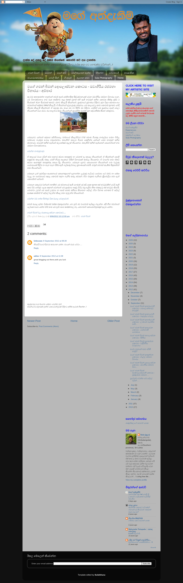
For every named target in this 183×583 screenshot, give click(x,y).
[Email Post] (44, 224)
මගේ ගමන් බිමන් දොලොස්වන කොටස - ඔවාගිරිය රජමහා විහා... (143, 365)
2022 (131, 254)
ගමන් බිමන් (33, 73)
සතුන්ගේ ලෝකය (133, 135)
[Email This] (28, 226)
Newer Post (34, 320)
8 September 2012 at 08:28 (55, 241)
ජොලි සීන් (54, 78)
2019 (131, 265)
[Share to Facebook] (36, 226)
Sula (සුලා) (145, 435)
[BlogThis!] (31, 226)
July (133, 385)
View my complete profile (136, 480)
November (135, 296)
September (136, 303)
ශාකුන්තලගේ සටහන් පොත (137, 423)
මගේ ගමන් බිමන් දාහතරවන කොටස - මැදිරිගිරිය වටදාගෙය (141, 343)
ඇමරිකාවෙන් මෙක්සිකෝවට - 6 (140, 542)
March (134, 392)
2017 (131, 272)
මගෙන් (48, 73)
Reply (36, 248)
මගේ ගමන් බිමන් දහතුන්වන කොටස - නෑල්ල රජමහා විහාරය (141, 357)
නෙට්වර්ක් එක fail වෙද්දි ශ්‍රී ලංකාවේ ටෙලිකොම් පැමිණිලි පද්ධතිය (139, 496)
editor (36, 256)
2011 (131, 404)
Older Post (113, 320)
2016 (131, 275)
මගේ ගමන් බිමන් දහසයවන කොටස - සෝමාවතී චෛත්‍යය (141, 330)
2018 (131, 268)
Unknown (38, 241)
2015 (131, 279)
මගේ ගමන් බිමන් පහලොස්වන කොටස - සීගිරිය (142, 337)
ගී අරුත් (68, 78)
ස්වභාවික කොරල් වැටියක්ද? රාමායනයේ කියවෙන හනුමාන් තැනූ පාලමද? (139, 509)
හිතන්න (100, 73)
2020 (131, 261)
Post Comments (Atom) (49, 326)
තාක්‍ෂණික (129, 73)
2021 (131, 258)
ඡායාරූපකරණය (35, 78)
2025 (131, 244)
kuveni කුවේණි (134, 534)
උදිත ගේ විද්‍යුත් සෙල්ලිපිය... (139, 540)
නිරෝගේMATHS (135, 518)
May (133, 389)
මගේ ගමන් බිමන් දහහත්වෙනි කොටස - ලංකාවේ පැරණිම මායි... (142, 322)
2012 (131, 289)
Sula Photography (103, 78)
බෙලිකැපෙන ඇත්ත (81, 73)
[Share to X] (33, 226)
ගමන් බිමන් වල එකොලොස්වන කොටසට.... (46, 213)
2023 (131, 251)
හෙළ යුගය (132, 505)
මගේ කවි (61, 73)
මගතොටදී (114, 73)
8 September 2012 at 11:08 (51, 256)
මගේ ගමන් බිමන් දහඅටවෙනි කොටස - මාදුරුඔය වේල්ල (142, 315)
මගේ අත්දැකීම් (131, 128)
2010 (131, 407)
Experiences (131, 130)
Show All (153, 547)
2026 (131, 240)
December (135, 293)
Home (121, 78)
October (134, 300)
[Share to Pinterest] (38, 226)
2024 (131, 247)
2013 (131, 286)
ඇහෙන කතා (83, 78)
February (135, 396)
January (134, 399)
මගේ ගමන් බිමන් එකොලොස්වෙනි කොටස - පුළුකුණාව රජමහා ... (142, 373)
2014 (131, 282)
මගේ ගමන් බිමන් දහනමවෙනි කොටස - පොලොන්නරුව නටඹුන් (142, 308)
